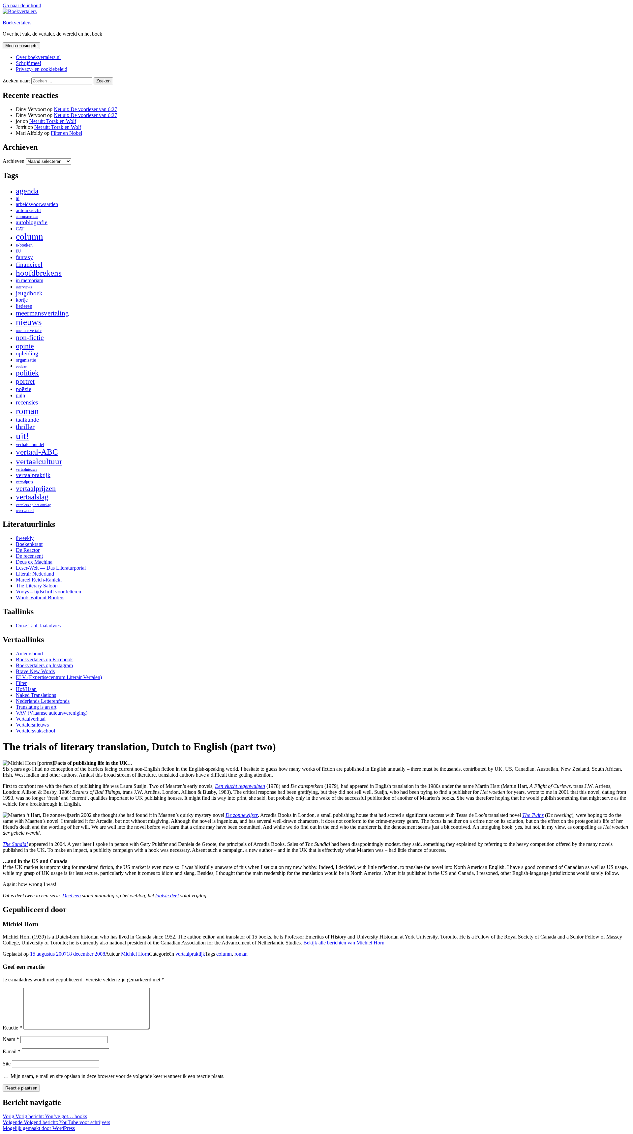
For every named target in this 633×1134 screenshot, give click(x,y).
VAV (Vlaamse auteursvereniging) (51, 713)
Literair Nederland (35, 574)
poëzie (23, 389)
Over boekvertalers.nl (38, 57)
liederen (24, 306)
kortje (22, 300)
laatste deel (167, 895)
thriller (25, 426)
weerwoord (25, 510)
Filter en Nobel (66, 133)
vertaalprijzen (36, 488)
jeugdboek (29, 293)
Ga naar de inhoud (22, 5)
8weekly (25, 538)
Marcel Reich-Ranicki (39, 579)
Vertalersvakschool (35, 730)
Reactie (12, 1027)
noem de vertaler (29, 330)
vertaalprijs (24, 482)
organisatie (26, 360)
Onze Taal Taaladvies (38, 625)
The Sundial (15, 844)
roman (27, 411)
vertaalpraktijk (33, 475)
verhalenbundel (30, 444)
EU (18, 251)
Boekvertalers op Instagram (44, 665)
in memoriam (29, 281)
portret (25, 381)
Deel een (71, 895)
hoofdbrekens (39, 272)
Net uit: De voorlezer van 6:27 (85, 109)
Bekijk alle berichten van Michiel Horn (343, 942)
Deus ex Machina (34, 562)
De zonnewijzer (242, 815)
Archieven (13, 161)
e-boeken (24, 245)
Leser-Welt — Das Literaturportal (51, 568)
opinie (25, 346)
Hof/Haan (26, 689)
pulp (20, 396)
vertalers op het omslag (33, 505)
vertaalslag (32, 497)
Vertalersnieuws (32, 725)
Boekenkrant (29, 544)
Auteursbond (29, 653)
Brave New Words (35, 671)
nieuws (29, 322)
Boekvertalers (17, 22)
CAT (20, 228)
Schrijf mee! (28, 63)
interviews (24, 287)
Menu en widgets (21, 45)
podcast (21, 366)
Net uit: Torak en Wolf (52, 121)
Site (7, 1063)
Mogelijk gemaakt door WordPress (39, 1128)
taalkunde (27, 419)
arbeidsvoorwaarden (37, 204)
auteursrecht (28, 210)
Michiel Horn (135, 954)
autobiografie (31, 222)
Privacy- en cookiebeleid (41, 69)
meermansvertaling (42, 313)
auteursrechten (27, 216)
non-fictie (30, 337)
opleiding (27, 353)
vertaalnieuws (26, 469)
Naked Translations (36, 695)
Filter (21, 683)
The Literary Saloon (37, 585)
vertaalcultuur (39, 461)
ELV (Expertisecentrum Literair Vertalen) (59, 677)
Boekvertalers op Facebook (44, 659)
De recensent (29, 556)
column (29, 237)
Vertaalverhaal (30, 719)
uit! (22, 436)
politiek (27, 373)
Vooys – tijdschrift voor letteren (48, 591)
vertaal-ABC (37, 451)
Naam (11, 1039)
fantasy (24, 257)
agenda (27, 190)
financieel (29, 264)
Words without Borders (40, 597)
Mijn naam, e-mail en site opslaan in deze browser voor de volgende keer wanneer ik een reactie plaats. (118, 1076)
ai (17, 198)
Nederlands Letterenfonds (43, 701)
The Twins (533, 815)
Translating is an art (36, 707)
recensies (27, 402)
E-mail (11, 1051)
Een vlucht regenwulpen (240, 786)
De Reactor (28, 550)
